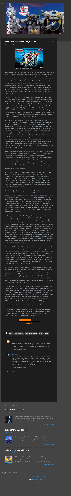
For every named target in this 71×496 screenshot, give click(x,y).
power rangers (19, 333)
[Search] (69, 4)
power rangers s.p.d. (31, 333)
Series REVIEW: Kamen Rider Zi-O (17, 430)
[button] (53, 41)
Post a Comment (11, 371)
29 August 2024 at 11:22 (19, 367)
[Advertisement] (64, 64)
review (41, 333)
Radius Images (39, 482)
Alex (13, 354)
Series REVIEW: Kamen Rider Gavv (17, 450)
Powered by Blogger (36, 479)
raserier (14, 341)
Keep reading (49, 424)
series (46, 333)
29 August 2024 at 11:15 (19, 349)
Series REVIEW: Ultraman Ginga (16, 410)
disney (11, 333)
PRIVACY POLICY (30, 476)
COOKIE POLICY (41, 476)
